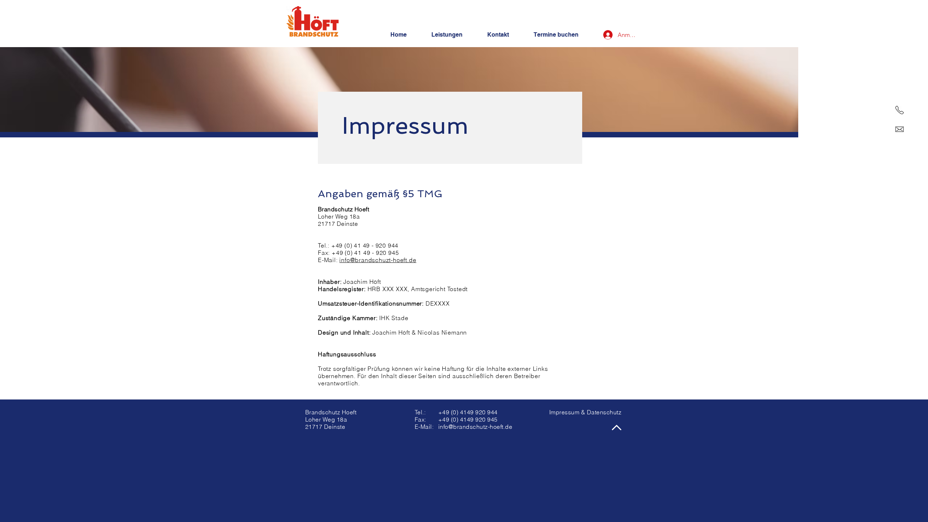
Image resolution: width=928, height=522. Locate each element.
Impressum (564, 412)
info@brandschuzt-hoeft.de (377, 260)
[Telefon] (899, 110)
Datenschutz (604, 412)
